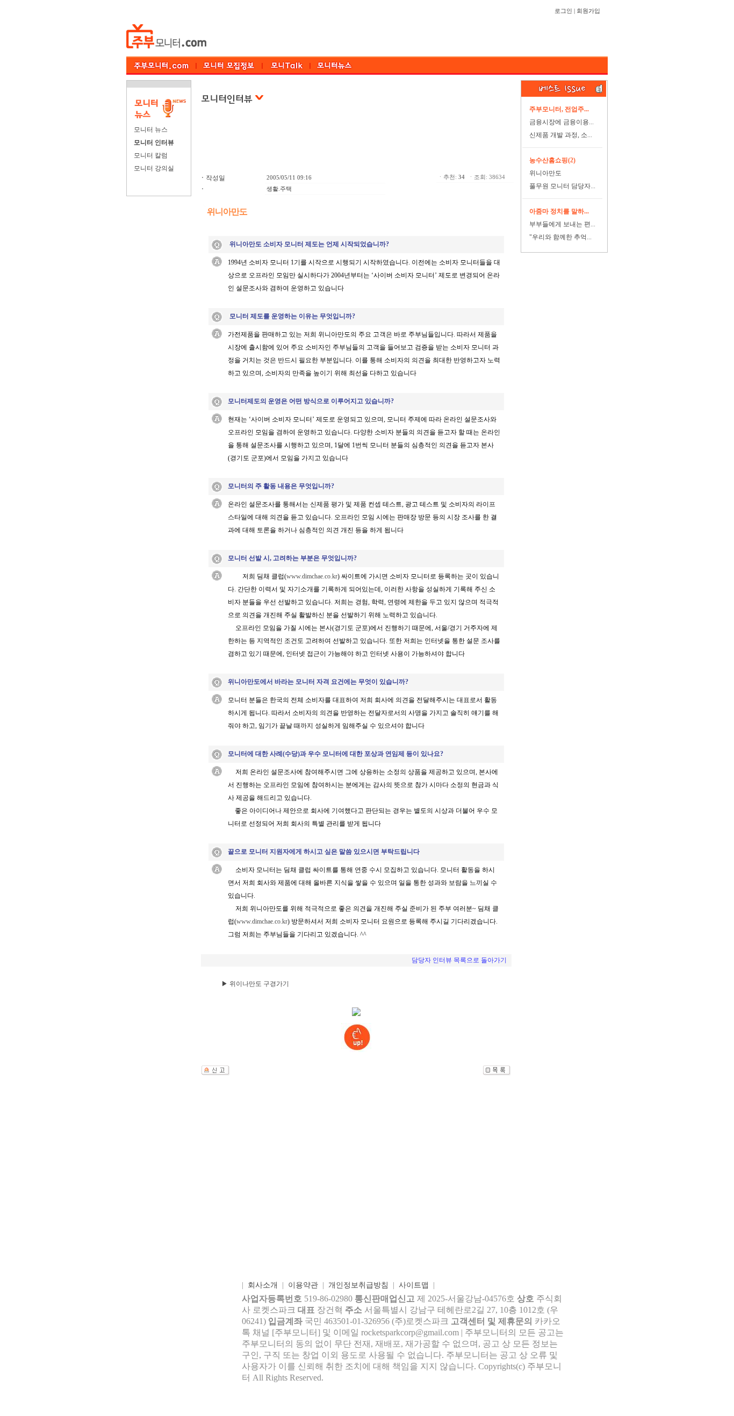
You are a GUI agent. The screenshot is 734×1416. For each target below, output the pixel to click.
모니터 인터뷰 (154, 142)
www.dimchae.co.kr (311, 576)
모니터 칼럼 (151, 155)
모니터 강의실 (154, 168)
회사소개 (263, 1285)
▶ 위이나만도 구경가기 (255, 984)
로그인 (563, 11)
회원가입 (588, 11)
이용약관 (303, 1285)
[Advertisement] (357, 144)
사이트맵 (414, 1285)
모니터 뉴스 (151, 129)
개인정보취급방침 (358, 1285)
